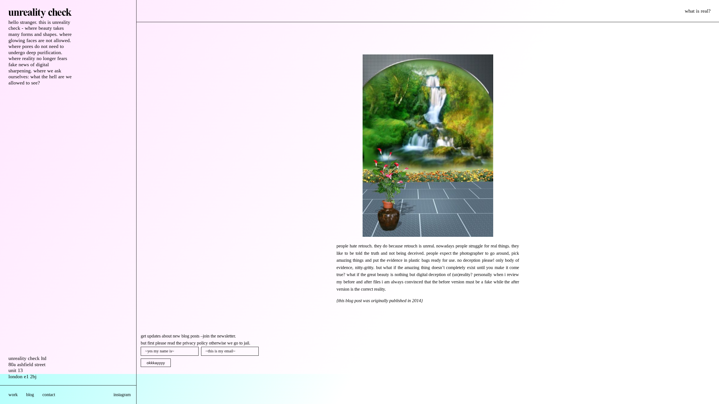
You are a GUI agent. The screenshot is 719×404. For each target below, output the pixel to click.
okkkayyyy (156, 363)
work (13, 394)
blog (30, 394)
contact (48, 394)
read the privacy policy (187, 343)
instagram (122, 394)
